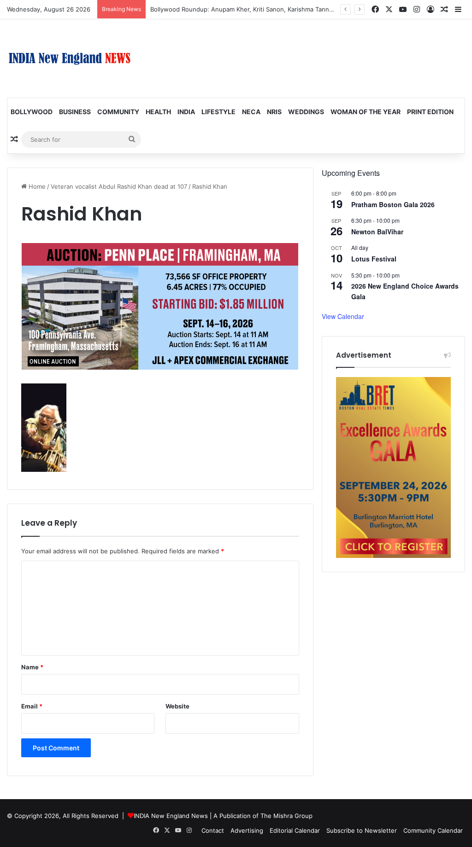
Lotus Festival (373, 258)
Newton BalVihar (377, 231)
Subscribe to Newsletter (361, 830)
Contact (212, 830)
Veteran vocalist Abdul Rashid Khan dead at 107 (119, 186)
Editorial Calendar (295, 830)
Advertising (246, 830)
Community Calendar (433, 830)
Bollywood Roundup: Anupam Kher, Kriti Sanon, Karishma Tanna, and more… (259, 9)
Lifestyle (218, 112)
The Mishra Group (286, 815)
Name (32, 667)
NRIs (274, 112)
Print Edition (430, 112)
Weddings (306, 112)
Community (118, 112)
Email (31, 706)
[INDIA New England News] (69, 58)
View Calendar (343, 316)
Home (36, 186)
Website (177, 706)
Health (158, 112)
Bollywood (32, 112)
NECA (251, 112)
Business (75, 112)
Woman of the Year (365, 112)
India (186, 112)
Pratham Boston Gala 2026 (393, 204)
